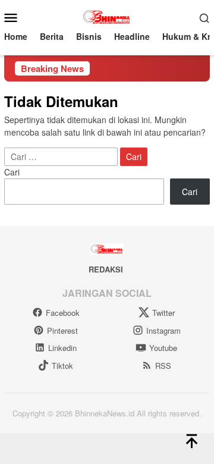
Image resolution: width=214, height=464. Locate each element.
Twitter (163, 312)
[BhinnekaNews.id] (107, 16)
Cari (12, 172)
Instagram (163, 330)
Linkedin (62, 347)
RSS (163, 365)
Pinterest (62, 330)
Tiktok (62, 365)
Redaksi (106, 269)
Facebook (63, 312)
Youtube (163, 347)
